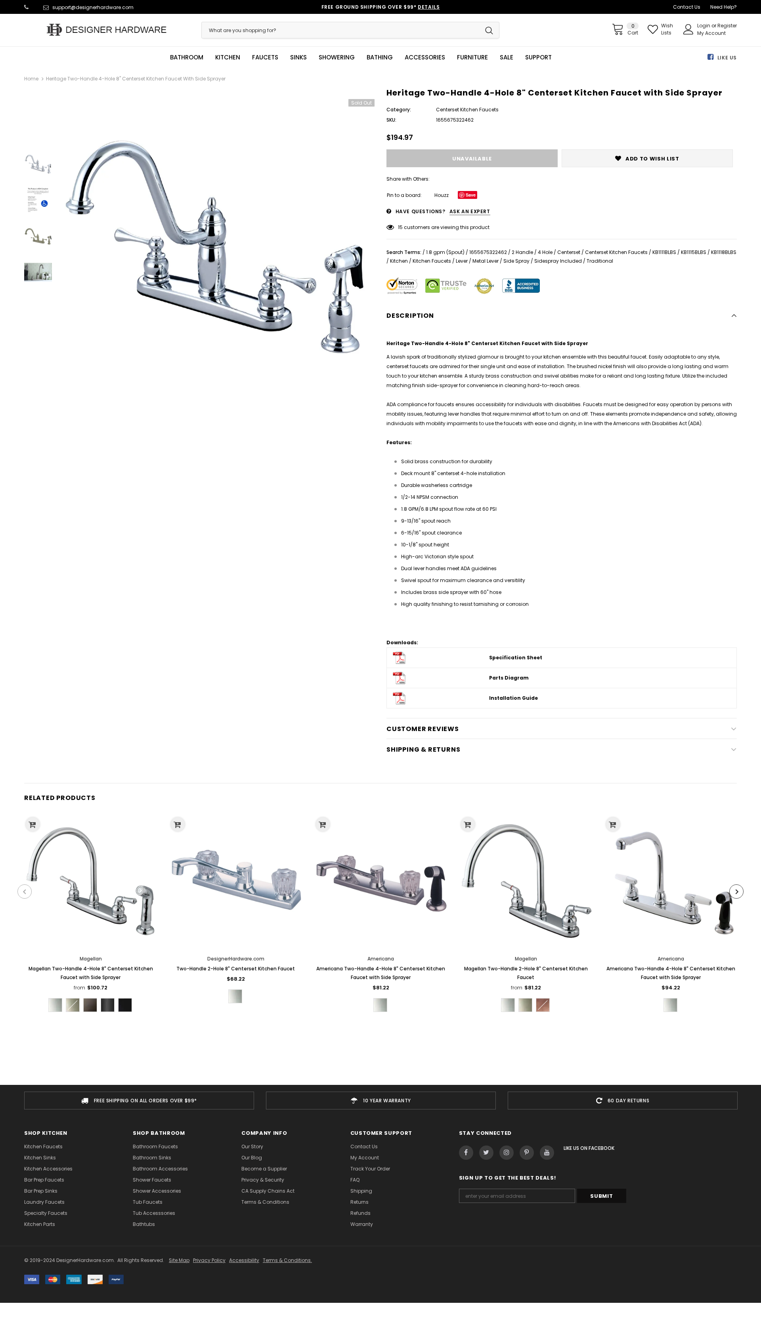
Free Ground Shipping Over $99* (380, 7)
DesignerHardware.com (235, 958)
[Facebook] (466, 1153)
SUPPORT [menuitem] (538, 57)
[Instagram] (506, 1153)
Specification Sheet (515, 657)
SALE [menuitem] (506, 57)
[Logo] (106, 30)
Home (31, 78)
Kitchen (399, 261)
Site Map (179, 1260)
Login (704, 25)
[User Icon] (688, 29)
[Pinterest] (527, 1153)
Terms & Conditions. (287, 1260)
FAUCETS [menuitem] (265, 57)
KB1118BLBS (723, 252)
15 (400, 227)
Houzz (441, 195)
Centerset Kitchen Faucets (616, 252)
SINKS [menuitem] (298, 57)
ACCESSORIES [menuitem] (425, 57)
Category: (398, 109)
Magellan (91, 958)
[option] (217, 247)
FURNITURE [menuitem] (472, 57)
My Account (711, 33)
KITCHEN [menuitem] (227, 57)
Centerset (568, 252)
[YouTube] (547, 1153)
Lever (462, 261)
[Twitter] (486, 1153)
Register (727, 25)
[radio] (55, 1005)
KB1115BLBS (693, 252)
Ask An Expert (469, 211)
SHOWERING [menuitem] (337, 57)
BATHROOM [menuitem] (186, 57)
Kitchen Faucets (432, 261)
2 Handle (522, 252)
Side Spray (516, 261)
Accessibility (244, 1260)
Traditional (600, 261)
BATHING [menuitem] (380, 57)
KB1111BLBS (664, 252)
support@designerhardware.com (93, 7)
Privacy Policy (209, 1260)
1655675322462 (488, 252)
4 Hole (545, 252)
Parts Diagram (509, 677)
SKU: (391, 119)
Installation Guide (513, 698)
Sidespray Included (558, 261)
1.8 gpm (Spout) (445, 252)
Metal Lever (485, 261)
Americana (380, 958)
